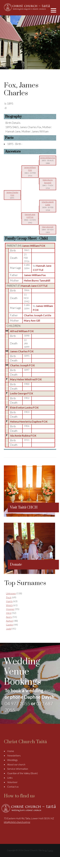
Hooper (10, 609)
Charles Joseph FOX (22, 365)
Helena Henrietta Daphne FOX (29, 421)
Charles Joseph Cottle (37, 315)
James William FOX (33, 245)
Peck (8, 597)
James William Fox (35, 275)
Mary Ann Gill (32, 320)
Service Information (17, 768)
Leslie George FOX (21, 393)
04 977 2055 (17, 703)
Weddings (12, 759)
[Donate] (29, 572)
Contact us (13, 786)
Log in (50, 850)
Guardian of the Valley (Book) (22, 773)
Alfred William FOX (22, 331)
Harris (9, 601)
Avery (9, 616)
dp (46, 850)
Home (10, 751)
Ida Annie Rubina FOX (23, 435)
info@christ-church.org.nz (17, 822)
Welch (9, 605)
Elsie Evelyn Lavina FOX (24, 407)
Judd (8, 628)
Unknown (11, 593)
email (49, 690)
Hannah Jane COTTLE (34, 285)
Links (10, 777)
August (9, 620)
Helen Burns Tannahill (37, 280)
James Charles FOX (22, 351)
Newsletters (14, 755)
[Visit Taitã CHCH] (29, 515)
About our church (16, 764)
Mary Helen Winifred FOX (26, 379)
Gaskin (9, 624)
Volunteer (12, 782)
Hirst (8, 612)
